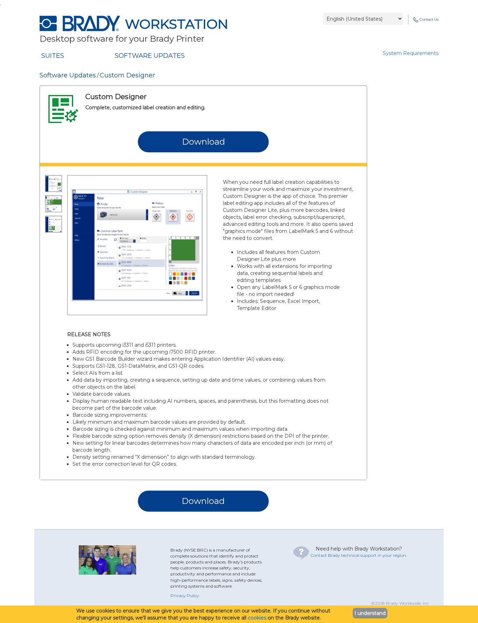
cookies (257, 618)
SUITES (52, 56)
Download (203, 142)
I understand (370, 613)
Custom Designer (127, 75)
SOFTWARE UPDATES (150, 56)
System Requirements (410, 53)
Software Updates (68, 75)
